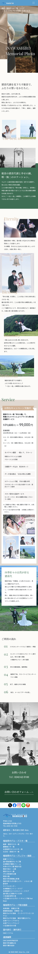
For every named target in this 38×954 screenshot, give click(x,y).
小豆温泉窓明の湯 (9, 896)
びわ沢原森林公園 (9, 874)
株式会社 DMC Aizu (20, 830)
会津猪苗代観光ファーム (12, 864)
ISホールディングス (15, 834)
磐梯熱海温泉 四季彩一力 (12, 911)
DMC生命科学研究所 (10, 940)
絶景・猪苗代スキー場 (11, 844)
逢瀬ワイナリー (8, 859)
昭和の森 (6, 876)
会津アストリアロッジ (11, 923)
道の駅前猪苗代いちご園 (12, 861)
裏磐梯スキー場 (8, 847)
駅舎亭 (5, 884)
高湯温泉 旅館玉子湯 (11, 908)
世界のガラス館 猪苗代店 (12, 866)
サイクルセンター (9, 886)
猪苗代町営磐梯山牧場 (11, 879)
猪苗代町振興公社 (9, 943)
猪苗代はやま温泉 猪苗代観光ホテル (17, 918)
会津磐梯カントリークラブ (12, 888)
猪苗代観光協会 (8, 945)
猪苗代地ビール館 (9, 869)
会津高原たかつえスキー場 (12, 849)
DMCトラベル (8, 933)
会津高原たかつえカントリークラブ (16, 891)
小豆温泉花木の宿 (9, 925)
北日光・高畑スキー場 (11, 851)
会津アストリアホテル (11, 920)
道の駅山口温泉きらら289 (12, 893)
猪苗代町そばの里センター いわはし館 (17, 881)
